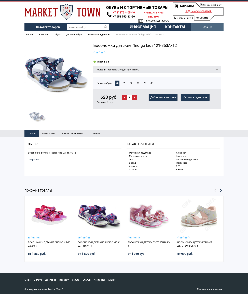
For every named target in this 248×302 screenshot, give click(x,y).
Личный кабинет (212, 5)
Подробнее (34, 159)
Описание (48, 133)
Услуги (75, 279)
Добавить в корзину (163, 97)
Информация (143, 27)
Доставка (50, 279)
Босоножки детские (99, 34)
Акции (111, 279)
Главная (29, 34)
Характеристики (72, 133)
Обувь (207, 27)
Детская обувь (74, 34)
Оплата (38, 279)
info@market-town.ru (157, 20)
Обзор (32, 133)
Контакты (175, 27)
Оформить (202, 18)
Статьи (87, 279)
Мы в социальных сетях (210, 289)
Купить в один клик (195, 97)
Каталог (43, 34)
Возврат (64, 279)
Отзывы (95, 133)
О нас (27, 279)
